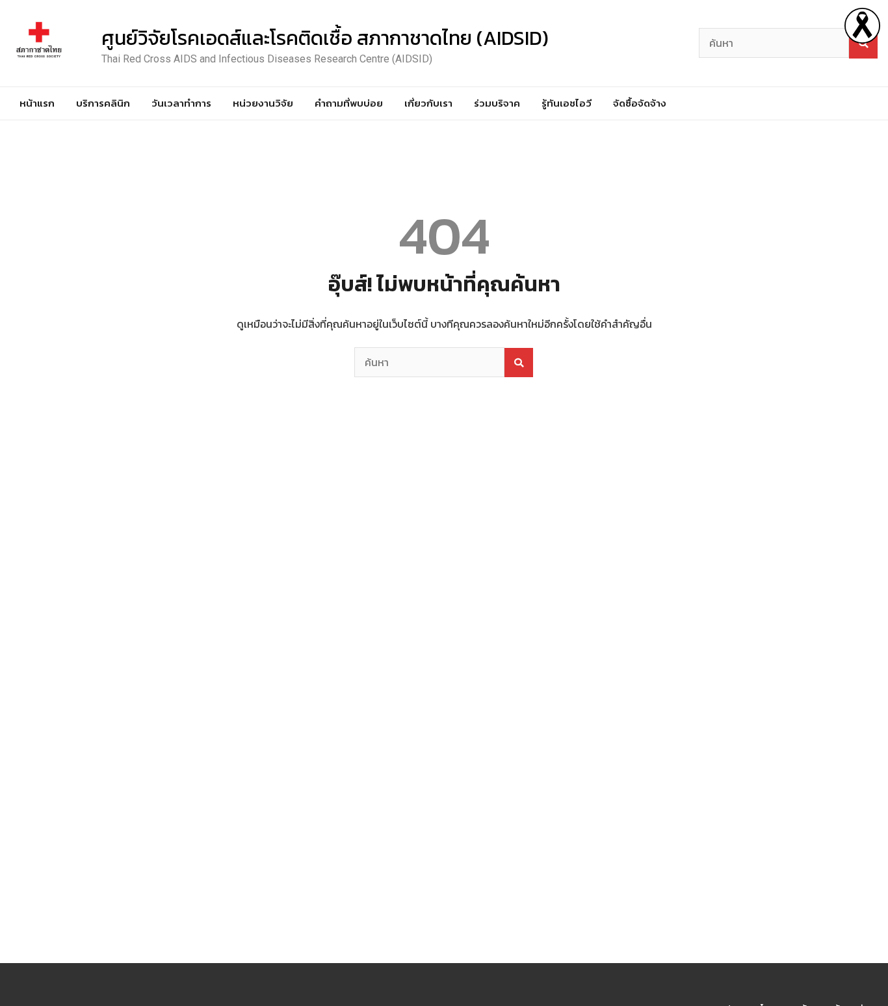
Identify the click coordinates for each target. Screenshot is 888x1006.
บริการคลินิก (103, 103)
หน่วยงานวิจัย (263, 103)
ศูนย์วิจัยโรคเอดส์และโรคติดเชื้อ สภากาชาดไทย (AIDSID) (325, 38)
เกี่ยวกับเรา (428, 103)
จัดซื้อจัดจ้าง (639, 103)
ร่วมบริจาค (497, 103)
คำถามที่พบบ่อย (349, 103)
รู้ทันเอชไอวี (567, 103)
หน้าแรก (37, 103)
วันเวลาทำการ (181, 103)
